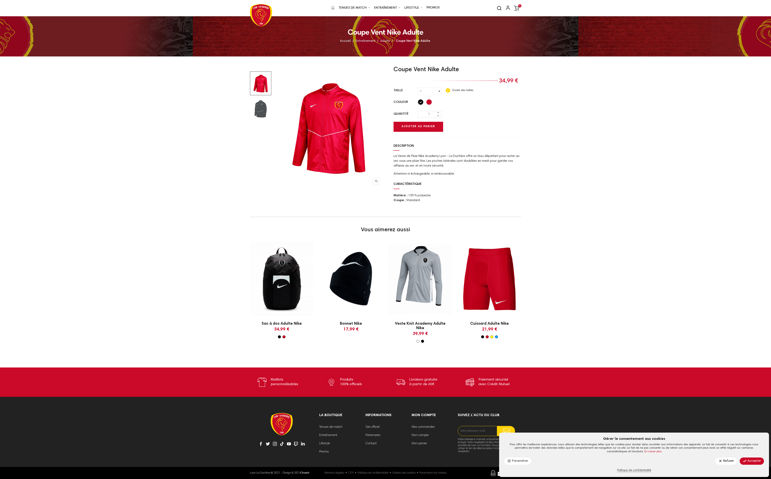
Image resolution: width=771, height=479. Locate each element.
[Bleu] (496, 336)
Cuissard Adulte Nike (489, 324)
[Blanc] (417, 341)
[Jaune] (491, 336)
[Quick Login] (506, 8)
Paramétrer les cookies (433, 473)
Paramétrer (517, 461)
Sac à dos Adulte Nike (282, 324)
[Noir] (421, 103)
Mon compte (420, 435)
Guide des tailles (462, 90)
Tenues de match (331, 427)
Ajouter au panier (418, 126)
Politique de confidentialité (373, 473)
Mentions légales (334, 473)
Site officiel (372, 427)
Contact (371, 443)
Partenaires (372, 435)
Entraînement (328, 435)
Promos (324, 451)
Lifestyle (324, 443)
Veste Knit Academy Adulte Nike (420, 326)
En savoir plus (653, 451)
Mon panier (419, 443)
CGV (351, 473)
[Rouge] (429, 103)
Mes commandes (423, 427)
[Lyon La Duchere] (282, 427)
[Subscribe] (506, 431)
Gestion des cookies (404, 473)
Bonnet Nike (351, 324)
